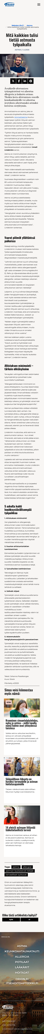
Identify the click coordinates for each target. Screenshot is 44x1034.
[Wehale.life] (9, 4)
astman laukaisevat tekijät (20, 871)
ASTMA (22, 946)
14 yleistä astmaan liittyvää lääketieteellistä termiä (20, 828)
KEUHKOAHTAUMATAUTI (22, 951)
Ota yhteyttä (8, 1025)
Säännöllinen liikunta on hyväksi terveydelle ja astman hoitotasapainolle (22, 781)
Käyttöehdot (9, 1021)
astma (16, 867)
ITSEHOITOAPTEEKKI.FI (22, 983)
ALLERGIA (22, 956)
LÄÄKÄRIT (22, 967)
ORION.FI (22, 979)
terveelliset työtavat (16, 874)
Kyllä (11, 920)
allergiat (27, 867)
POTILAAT (22, 962)
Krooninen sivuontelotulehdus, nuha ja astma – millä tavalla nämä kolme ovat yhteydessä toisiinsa (22, 724)
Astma (29, 25)
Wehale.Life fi (17, 25)
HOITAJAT (22, 972)
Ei (29, 920)
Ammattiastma (20, 117)
